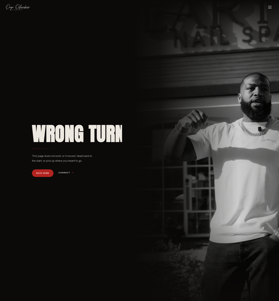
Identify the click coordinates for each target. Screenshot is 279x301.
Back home (42, 173)
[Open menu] (270, 7)
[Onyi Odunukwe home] (18, 7)
